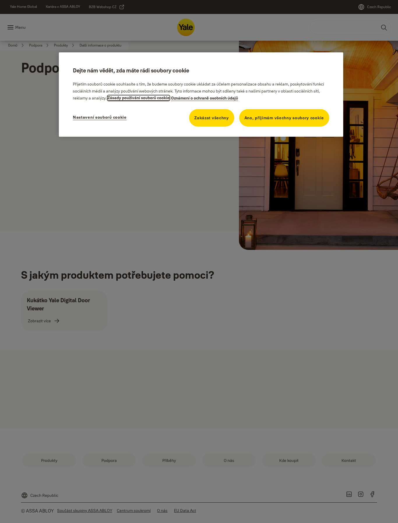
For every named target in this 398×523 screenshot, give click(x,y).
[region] (201, 94)
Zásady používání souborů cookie (139, 97)
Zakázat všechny (211, 117)
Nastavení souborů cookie (100, 117)
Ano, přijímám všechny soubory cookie (284, 117)
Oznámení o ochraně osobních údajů (204, 97)
